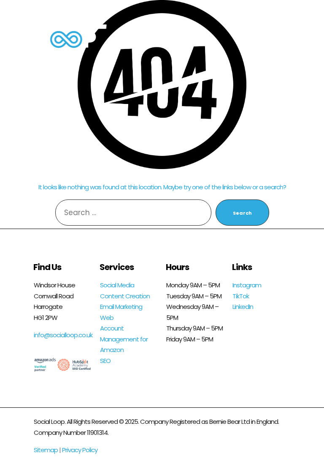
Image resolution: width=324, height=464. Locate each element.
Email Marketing (121, 306)
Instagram (246, 285)
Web (106, 317)
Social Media (117, 285)
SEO (105, 360)
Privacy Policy (79, 449)
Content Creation (125, 296)
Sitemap (46, 449)
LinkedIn (242, 306)
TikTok (240, 296)
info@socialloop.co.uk (63, 334)
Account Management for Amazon (124, 339)
